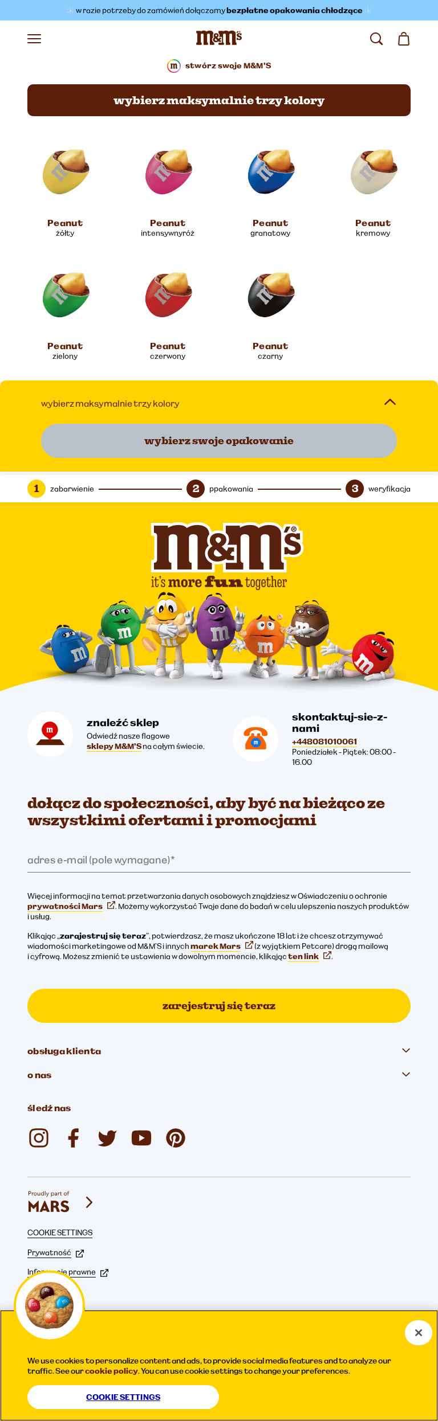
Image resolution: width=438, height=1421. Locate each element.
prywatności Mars (65, 906)
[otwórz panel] (390, 402)
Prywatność (49, 1252)
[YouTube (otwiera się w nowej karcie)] (141, 1138)
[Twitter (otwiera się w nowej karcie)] (107, 1138)
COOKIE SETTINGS (59, 1232)
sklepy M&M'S (114, 746)
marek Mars (215, 946)
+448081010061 (324, 741)
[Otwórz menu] (34, 38)
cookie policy (111, 1370)
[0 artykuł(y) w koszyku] (403, 38)
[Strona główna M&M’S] (219, 38)
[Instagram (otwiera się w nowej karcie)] (39, 1138)
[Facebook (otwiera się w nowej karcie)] (73, 1138)
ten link (303, 956)
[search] (376, 38)
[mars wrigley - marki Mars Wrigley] (61, 1202)
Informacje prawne (61, 1271)
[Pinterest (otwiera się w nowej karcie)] (176, 1138)
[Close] (418, 1332)
